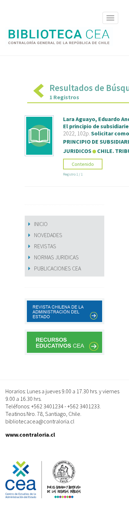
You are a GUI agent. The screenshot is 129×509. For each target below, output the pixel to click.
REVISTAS (45, 246)
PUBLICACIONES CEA (57, 268)
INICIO (41, 223)
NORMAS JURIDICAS (56, 257)
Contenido (83, 164)
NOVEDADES (48, 235)
